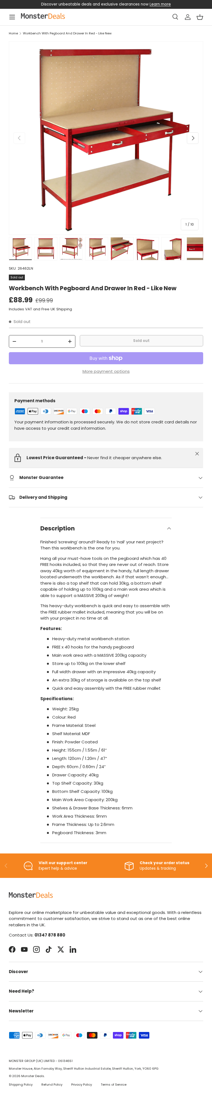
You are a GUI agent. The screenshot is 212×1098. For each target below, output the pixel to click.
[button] (200, 17)
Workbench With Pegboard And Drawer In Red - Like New (67, 33)
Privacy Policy (81, 1084)
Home (13, 33)
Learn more (160, 4)
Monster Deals (32, 1076)
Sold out (141, 340)
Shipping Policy (21, 1084)
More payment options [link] (106, 371)
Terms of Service (113, 1084)
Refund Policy (51, 1084)
